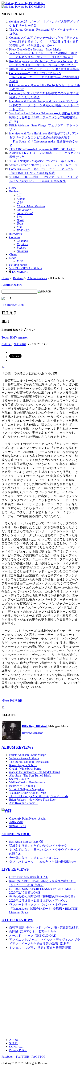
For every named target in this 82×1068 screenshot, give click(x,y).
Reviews (14, 191)
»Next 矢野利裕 (12, 700)
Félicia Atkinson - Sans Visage (27, 754)
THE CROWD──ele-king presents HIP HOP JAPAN (42, 149)
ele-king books (18, 264)
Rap (21, 304)
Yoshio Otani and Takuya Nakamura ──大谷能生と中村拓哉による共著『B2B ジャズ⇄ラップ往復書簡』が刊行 (44, 117)
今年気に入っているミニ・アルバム (33, 857)
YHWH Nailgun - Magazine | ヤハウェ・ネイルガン (42, 161)
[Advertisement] (41, 994)
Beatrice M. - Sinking (22, 785)
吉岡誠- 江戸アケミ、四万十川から (33, 931)
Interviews (15, 233)
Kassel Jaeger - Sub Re (23, 765)
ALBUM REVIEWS (18, 747)
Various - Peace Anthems (24, 758)
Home (13, 188)
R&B (15, 304)
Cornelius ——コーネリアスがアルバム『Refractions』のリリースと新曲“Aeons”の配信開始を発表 (44, 77)
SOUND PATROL (16, 834)
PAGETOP (38, 1056)
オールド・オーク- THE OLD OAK (32, 935)
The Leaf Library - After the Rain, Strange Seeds (38, 796)
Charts (13, 254)
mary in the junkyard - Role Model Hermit (34, 772)
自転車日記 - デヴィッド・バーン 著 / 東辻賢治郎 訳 (44, 69)
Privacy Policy (18, 1050)
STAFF (13, 1043)
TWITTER (22, 1056)
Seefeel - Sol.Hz (19, 779)
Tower (5, 337)
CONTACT (16, 1046)
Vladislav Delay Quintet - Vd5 (27, 792)
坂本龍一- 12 (17, 826)
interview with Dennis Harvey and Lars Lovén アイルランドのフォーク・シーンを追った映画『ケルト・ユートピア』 (44, 105)
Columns (14, 237)
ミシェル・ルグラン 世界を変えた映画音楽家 (40, 947)
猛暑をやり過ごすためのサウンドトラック (38, 845)
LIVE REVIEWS (15, 869)
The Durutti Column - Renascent (29, 761)
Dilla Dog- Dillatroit (34, 726)
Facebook (7, 1056)
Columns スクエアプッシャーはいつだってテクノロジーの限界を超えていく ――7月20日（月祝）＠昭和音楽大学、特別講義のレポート (44, 41)
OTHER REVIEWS (17, 920)
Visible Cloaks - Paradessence (27, 782)
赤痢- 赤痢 (16, 822)
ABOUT (14, 1039)
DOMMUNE (19, 271)
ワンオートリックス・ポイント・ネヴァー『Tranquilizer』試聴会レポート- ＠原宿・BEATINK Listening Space (43, 908)
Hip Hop (7, 304)
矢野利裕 (20, 344)
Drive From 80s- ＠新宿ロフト (28, 877)
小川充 (6, 344)
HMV (13, 337)
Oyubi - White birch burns (25, 768)
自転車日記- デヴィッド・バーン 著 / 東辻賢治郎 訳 (44, 927)
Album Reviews (37, 278)
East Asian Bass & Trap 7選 (26, 841)
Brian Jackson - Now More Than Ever (32, 799)
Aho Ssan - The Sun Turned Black (30, 775)
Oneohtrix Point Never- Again (27, 818)
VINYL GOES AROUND (25, 268)
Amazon (23, 337)
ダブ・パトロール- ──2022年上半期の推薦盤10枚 (42, 861)
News (12, 258)
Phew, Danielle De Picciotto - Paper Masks (35, 49)
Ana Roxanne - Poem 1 (23, 803)
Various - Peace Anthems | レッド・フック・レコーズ (43, 165)
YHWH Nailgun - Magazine (26, 789)
